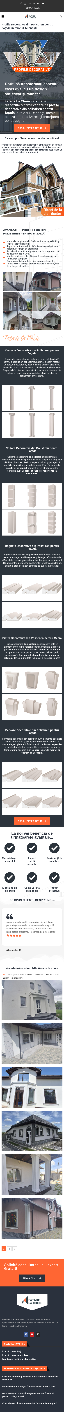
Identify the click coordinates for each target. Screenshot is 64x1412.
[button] (3, 930)
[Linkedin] (38, 3)
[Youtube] (43, 3)
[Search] (60, 16)
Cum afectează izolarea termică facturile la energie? (29, 1403)
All (4, 974)
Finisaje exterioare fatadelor (20, 974)
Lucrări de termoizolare (13, 978)
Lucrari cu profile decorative (47, 974)
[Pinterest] (34, 3)
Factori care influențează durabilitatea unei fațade (28, 1386)
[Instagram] (29, 3)
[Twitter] (25, 3)
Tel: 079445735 (32, 8)
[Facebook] (20, 3)
